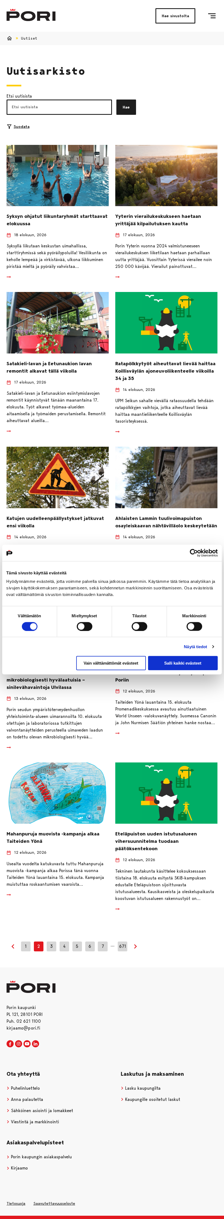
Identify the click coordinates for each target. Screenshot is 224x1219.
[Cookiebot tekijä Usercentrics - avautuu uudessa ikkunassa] (194, 553)
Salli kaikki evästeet (182, 663)
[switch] (84, 626)
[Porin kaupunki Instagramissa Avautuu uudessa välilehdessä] (18, 1044)
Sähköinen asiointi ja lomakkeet (41, 1110)
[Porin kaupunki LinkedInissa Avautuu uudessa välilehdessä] (35, 1044)
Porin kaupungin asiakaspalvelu (41, 1156)
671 (122, 946)
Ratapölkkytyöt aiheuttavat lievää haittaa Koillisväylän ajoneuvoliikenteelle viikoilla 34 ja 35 (165, 371)
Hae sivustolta (175, 15)
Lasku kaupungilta (142, 1088)
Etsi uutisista (19, 96)
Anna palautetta (26, 1099)
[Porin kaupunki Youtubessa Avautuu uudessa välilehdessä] (27, 1044)
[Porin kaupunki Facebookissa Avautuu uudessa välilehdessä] (10, 1044)
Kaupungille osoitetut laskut (152, 1099)
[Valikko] (211, 16)
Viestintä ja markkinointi (34, 1121)
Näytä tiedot (195, 646)
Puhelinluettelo (25, 1088)
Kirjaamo (19, 1168)
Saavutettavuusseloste (54, 1203)
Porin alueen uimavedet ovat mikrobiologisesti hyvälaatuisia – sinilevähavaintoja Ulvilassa (46, 680)
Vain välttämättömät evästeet (111, 663)
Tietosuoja (16, 1203)
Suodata (22, 126)
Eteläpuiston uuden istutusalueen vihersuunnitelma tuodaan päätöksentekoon (156, 841)
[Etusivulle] (31, 15)
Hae (126, 107)
